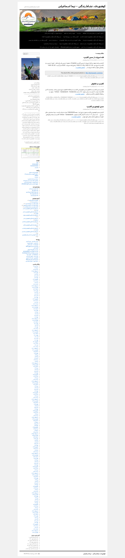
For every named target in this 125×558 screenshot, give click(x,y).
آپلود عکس (36, 248)
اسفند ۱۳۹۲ (35, 476)
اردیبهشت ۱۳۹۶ (35, 417)
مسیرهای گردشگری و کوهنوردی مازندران (93, 40)
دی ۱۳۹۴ (36, 440)
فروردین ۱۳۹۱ (35, 512)
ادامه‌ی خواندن (80, 67)
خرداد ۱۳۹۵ (35, 432)
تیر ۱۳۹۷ (36, 396)
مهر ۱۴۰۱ (36, 327)
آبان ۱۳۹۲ (36, 483)
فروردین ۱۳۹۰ (35, 532)
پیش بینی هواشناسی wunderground (30, 253)
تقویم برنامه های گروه (33, 200)
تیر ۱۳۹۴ (36, 450)
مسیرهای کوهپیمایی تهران (61, 98)
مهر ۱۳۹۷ (36, 391)
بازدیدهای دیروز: (34, 542)
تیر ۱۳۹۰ (36, 527)
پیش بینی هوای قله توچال (33, 249)
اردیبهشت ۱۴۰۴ (35, 286)
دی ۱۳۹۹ (36, 355)
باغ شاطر (66, 76)
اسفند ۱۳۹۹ (35, 351)
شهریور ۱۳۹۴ (35, 447)
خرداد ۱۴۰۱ (36, 328)
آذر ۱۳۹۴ (36, 442)
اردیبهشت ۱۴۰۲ (35, 318)
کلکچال (49, 76)
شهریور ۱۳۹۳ (35, 466)
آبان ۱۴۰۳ (36, 295)
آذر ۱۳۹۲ (36, 481)
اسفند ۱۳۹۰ (35, 514)
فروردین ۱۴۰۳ (35, 307)
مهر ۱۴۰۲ (36, 317)
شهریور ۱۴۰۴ (35, 279)
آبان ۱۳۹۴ (36, 443)
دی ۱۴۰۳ (36, 292)
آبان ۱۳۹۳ (36, 463)
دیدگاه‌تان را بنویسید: (95, 100)
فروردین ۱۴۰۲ (35, 320)
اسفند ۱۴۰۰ (35, 333)
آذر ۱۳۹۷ (36, 387)
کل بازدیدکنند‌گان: (34, 549)
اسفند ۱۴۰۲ (35, 309)
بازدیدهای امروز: (34, 539)
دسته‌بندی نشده (53, 40)
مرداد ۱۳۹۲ (36, 488)
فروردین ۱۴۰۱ (35, 332)
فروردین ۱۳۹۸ (35, 383)
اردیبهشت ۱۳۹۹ (35, 363)
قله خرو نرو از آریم (34, 195)
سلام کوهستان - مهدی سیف (32, 254)
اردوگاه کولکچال (56, 97)
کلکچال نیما (94, 98)
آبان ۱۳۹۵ (36, 424)
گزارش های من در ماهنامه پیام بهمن (37, 40)
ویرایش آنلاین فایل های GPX (32, 259)
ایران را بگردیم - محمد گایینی (32, 241)
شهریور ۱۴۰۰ (35, 341)
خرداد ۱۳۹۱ (36, 509)
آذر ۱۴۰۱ (36, 325)
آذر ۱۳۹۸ (36, 369)
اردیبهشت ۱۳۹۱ (35, 511)
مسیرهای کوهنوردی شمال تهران (92, 77)
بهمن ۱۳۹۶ (36, 404)
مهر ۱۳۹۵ (36, 425)
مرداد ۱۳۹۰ (36, 525)
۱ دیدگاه (82, 77)
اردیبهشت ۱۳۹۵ (35, 433)
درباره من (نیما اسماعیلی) (50, 43)
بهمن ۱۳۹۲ (36, 478)
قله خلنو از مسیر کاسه (33, 189)
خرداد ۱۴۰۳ (35, 304)
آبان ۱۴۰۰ (36, 338)
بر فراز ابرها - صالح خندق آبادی (32, 261)
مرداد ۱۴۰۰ (36, 343)
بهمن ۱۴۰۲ (36, 310)
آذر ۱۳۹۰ (36, 519)
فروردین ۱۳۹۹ (35, 364)
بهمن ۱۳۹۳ (36, 458)
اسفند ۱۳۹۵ (35, 420)
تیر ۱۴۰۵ (36, 267)
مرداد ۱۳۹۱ (36, 506)
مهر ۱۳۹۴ (36, 445)
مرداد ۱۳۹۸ (35, 376)
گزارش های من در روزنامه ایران (70, 36)
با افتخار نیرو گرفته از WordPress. (30, 553)
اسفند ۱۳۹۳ (35, 456)
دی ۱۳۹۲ (36, 479)
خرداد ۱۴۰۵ (35, 269)
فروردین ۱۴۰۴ (35, 287)
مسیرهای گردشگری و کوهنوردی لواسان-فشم (91, 36)
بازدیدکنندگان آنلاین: (33, 537)
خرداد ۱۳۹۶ (35, 415)
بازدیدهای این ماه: (34, 545)
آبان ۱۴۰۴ (36, 276)
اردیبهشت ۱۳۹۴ (35, 453)
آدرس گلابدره (69, 119)
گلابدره (102, 77)
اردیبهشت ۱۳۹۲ (35, 493)
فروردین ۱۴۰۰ (35, 350)
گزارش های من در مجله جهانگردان (31, 207)
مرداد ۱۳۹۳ (35, 468)
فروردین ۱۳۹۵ (35, 435)
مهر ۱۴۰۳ (36, 297)
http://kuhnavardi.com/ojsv (94, 73)
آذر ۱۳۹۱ (36, 499)
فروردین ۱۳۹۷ (35, 401)
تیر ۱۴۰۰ (36, 345)
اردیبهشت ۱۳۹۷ (35, 399)
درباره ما (79, 33)
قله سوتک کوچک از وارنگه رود (32, 192)
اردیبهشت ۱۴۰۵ (35, 271)
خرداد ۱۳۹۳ (35, 471)
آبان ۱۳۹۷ (36, 389)
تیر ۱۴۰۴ (36, 282)
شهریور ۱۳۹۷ (35, 392)
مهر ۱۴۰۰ (36, 340)
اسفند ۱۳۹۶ (35, 402)
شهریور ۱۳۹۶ (35, 410)
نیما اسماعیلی (86, 60)
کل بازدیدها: (35, 547)
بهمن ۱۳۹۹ (36, 353)
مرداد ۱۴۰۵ (35, 266)
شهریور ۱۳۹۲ (35, 486)
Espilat (70, 76)
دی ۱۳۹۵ (36, 422)
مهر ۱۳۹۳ (36, 465)
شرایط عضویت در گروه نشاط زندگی (53, 33)
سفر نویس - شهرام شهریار (32, 243)
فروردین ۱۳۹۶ (35, 419)
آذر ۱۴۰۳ (36, 294)
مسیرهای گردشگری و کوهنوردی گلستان (30, 221)
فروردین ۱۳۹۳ (35, 475)
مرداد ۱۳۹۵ (35, 429)
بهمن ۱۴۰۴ (36, 272)
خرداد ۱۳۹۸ (35, 379)
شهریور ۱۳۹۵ (35, 427)
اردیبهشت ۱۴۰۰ (35, 348)
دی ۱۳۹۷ (36, 386)
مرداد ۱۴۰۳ (35, 300)
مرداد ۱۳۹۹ (36, 359)
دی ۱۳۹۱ (36, 498)
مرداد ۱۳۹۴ (35, 448)
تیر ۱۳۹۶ (36, 414)
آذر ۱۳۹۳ (36, 461)
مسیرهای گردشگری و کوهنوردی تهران (69, 43)
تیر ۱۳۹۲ (36, 489)
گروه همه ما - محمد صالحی (33, 244)
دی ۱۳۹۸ (36, 368)
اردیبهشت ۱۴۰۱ (35, 330)
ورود (37, 162)
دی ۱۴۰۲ (36, 312)
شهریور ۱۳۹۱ (35, 504)
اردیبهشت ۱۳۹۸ (35, 381)
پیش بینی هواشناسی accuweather (30, 251)
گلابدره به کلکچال (97, 84)
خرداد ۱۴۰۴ (35, 284)
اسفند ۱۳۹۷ (35, 384)
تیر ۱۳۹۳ (36, 470)
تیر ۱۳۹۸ (36, 378)
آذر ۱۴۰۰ (36, 336)
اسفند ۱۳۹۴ (35, 437)
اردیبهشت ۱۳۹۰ (35, 530)
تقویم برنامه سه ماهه (69, 33)
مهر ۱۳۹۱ (36, 502)
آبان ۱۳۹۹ (36, 358)
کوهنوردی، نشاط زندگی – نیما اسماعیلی (82, 6)
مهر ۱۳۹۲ (36, 484)
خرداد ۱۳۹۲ (36, 491)
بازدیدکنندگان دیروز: (33, 544)
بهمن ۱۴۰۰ (36, 335)
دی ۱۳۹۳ (36, 460)
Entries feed (35, 164)
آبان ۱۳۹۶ (36, 407)
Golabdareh (64, 97)
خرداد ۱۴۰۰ (35, 346)
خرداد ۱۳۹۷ (35, 397)
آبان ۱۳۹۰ (36, 521)
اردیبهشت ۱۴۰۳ (35, 305)
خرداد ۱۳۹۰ (35, 529)
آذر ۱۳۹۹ (36, 356)
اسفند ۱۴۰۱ (36, 322)
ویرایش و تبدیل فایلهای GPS (32, 246)
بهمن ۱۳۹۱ (36, 496)
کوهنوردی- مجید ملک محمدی (32, 258)
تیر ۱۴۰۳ (36, 302)
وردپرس (36, 167)
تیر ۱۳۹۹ (36, 361)
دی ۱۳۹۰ (36, 517)
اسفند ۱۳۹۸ (35, 366)
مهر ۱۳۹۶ (36, 409)
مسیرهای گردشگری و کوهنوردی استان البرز (92, 47)
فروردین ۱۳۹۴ (35, 455)
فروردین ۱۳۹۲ (35, 494)
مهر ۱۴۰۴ (36, 277)
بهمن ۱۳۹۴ (36, 438)
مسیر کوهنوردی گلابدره (95, 107)
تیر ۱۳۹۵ (36, 430)
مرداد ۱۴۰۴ (35, 281)
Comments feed (34, 166)
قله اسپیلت (53, 76)
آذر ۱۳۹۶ (36, 406)
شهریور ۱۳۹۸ (35, 374)
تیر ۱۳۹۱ (36, 507)
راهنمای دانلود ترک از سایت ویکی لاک (49, 47)
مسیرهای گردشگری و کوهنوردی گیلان (51, 36)
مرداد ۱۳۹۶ (36, 412)
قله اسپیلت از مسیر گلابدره (94, 58)
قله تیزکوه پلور (35, 190)
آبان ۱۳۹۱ (36, 501)
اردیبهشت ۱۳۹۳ (35, 473)
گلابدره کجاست (93, 121)
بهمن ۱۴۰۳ (36, 290)
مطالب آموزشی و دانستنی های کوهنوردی (70, 40)
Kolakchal (70, 97)
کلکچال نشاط (101, 98)
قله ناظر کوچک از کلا (34, 193)
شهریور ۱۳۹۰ (35, 524)
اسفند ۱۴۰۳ (35, 289)
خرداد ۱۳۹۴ (35, 452)
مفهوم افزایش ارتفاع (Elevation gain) (70, 47)
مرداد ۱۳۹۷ (35, 394)
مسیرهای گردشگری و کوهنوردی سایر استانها (91, 43)
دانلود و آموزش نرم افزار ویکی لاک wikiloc (93, 33)
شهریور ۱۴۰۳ (35, 299)
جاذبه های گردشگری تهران (60, 119)
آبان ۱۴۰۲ (36, 315)
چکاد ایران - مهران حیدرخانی (32, 256)
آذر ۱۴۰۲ (36, 313)
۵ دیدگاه (86, 123)
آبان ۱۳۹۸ (36, 371)
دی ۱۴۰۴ (36, 274)
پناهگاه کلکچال (60, 76)
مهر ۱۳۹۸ (36, 373)
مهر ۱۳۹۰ (36, 522)
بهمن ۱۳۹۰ (36, 516)
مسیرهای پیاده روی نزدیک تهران (70, 121)
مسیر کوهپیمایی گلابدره (73, 98)
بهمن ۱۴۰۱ (36, 323)
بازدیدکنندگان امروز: (33, 540)
